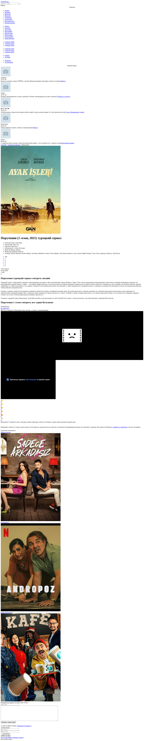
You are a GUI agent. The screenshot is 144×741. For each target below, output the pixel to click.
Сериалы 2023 (9, 48)
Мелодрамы (9, 35)
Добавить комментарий (8, 722)
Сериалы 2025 (9, 43)
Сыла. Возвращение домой (75, 112)
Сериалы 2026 (9, 42)
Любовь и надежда (64, 96)
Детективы (8, 19)
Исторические (9, 21)
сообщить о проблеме (120, 427)
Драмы (7, 10)
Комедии (8, 16)
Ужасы (7, 26)
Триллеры (8, 30)
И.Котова (8, 60)
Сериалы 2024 (9, 45)
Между (63, 81)
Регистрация (5, 737)
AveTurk (7, 57)
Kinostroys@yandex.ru (24, 726)
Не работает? (5, 308)
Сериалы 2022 (9, 50)
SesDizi (7, 55)
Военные (8, 14)
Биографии (8, 31)
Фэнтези (7, 28)
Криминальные (10, 23)
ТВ (5, 1)
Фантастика (9, 33)
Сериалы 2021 (9, 52)
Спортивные (9, 37)
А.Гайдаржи (9, 62)
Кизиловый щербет (67, 143)
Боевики (7, 12)
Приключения (9, 38)
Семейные (8, 17)
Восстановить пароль (16, 737)
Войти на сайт (6, 735)
